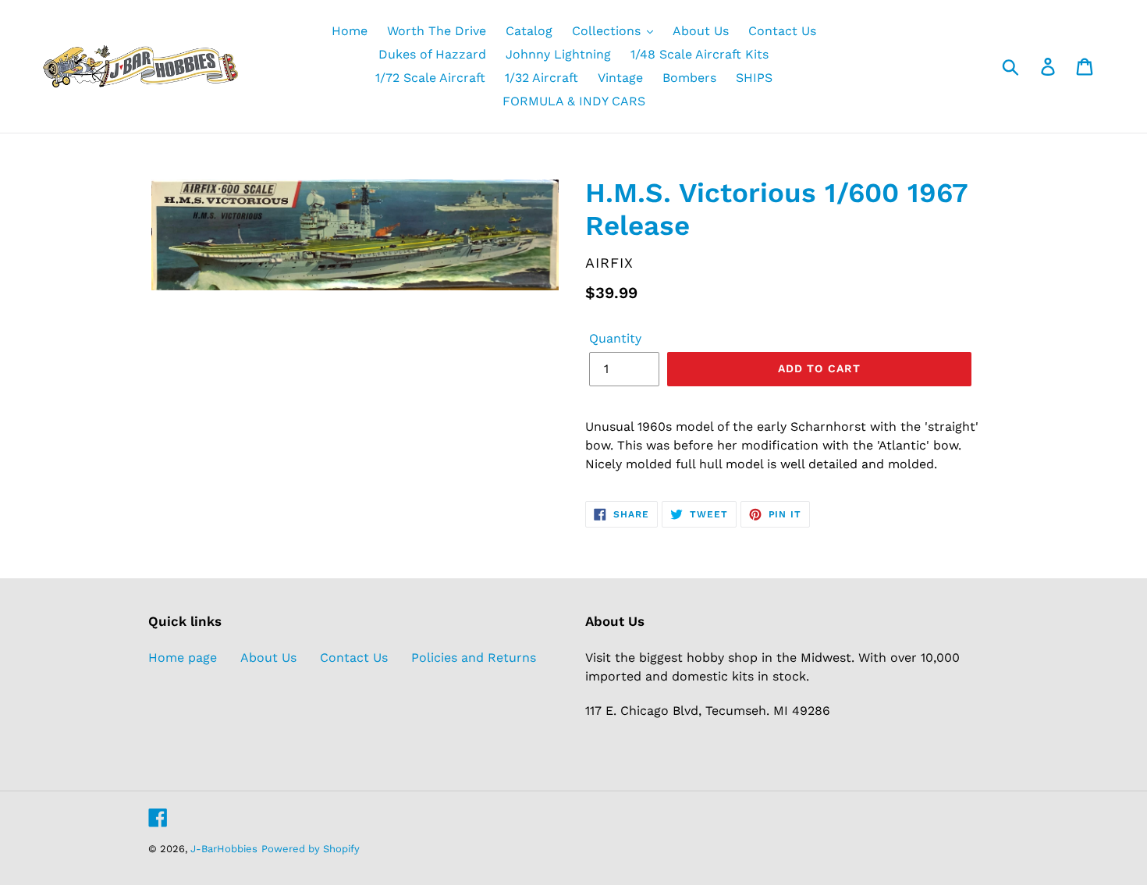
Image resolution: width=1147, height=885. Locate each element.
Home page (182, 657)
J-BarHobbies (223, 849)
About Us (268, 657)
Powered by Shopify (310, 849)
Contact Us (354, 657)
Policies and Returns (473, 657)
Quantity (615, 338)
